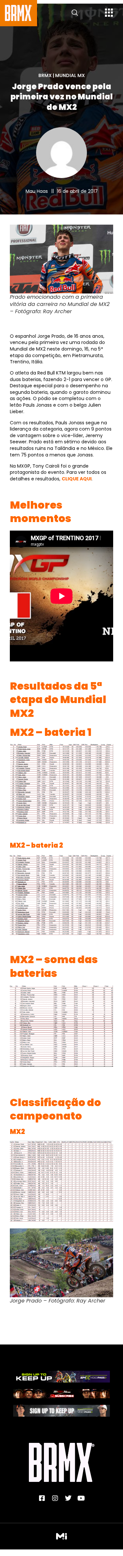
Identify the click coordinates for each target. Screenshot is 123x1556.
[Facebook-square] (42, 1498)
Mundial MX (70, 75)
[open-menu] (109, 13)
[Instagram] (55, 1498)
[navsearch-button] (74, 13)
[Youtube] (81, 1498)
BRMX (45, 75)
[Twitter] (68, 1498)
